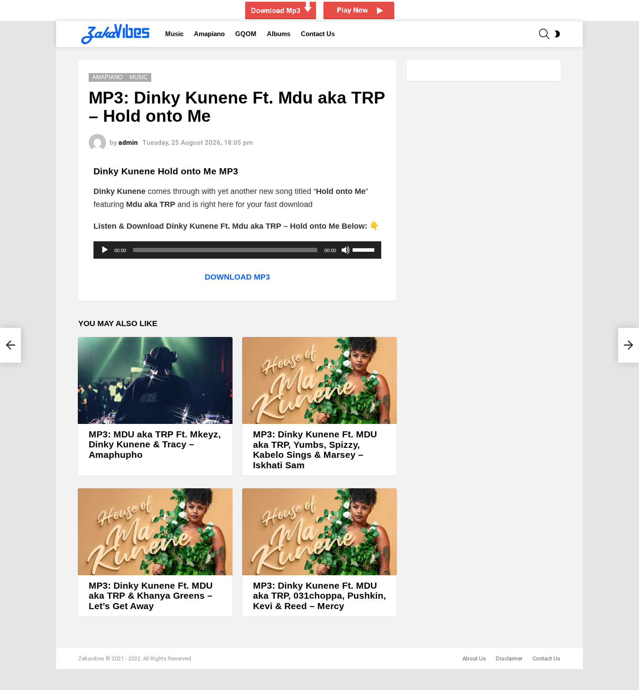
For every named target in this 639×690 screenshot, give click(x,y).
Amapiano (209, 33)
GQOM (245, 33)
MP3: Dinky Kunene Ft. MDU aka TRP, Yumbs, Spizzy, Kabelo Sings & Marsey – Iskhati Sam (315, 449)
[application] (237, 250)
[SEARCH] (544, 34)
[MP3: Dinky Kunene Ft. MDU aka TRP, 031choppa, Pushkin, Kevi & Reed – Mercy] (319, 531)
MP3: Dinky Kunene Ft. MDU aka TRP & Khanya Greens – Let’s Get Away (151, 595)
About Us (474, 658)
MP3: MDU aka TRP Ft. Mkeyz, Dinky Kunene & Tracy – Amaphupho (155, 444)
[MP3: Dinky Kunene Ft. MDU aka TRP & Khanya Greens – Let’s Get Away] (155, 531)
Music (174, 33)
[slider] (365, 249)
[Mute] (345, 250)
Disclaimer (509, 658)
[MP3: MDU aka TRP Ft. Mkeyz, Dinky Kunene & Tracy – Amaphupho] (155, 380)
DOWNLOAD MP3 (237, 277)
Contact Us (318, 33)
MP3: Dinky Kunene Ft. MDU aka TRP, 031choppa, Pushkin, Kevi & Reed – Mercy (319, 595)
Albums (278, 33)
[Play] (104, 250)
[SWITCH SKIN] (557, 34)
